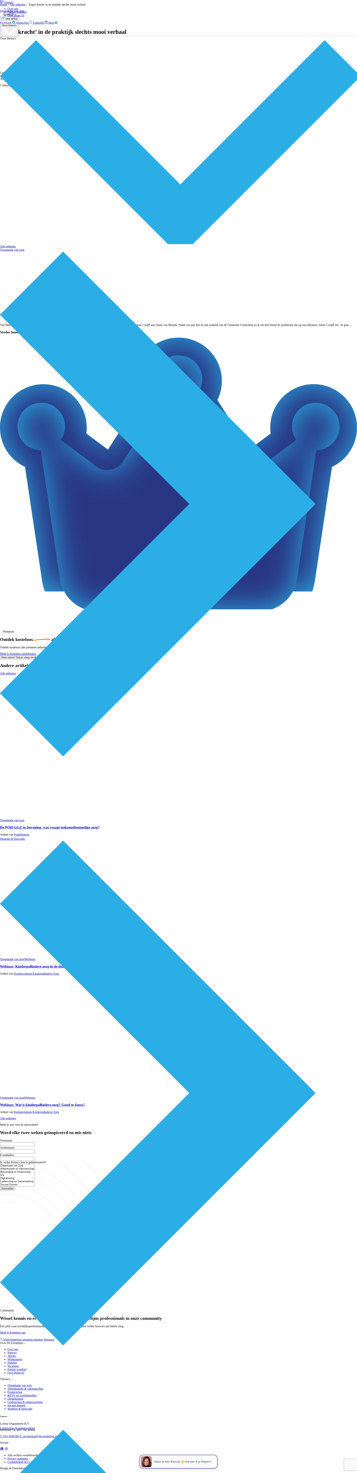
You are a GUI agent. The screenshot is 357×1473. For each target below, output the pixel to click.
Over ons (12, 8)
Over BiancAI (15, 15)
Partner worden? (17, 12)
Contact (8, 2)
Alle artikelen (8, 246)
